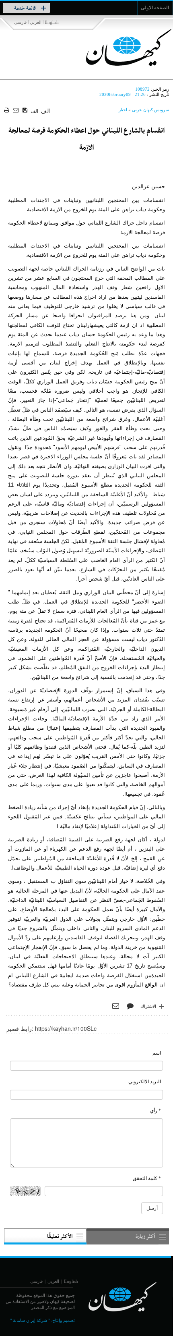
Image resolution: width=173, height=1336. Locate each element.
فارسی (20, 22)
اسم (156, 1053)
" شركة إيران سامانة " (30, 1320)
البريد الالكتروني (144, 1081)
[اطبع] (7, 110)
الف (34, 111)
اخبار (123, 109)
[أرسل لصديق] (17, 110)
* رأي (155, 1110)
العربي (35, 22)
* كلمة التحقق (147, 1178)
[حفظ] (26, 110)
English (52, 22)
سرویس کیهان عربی (150, 109)
